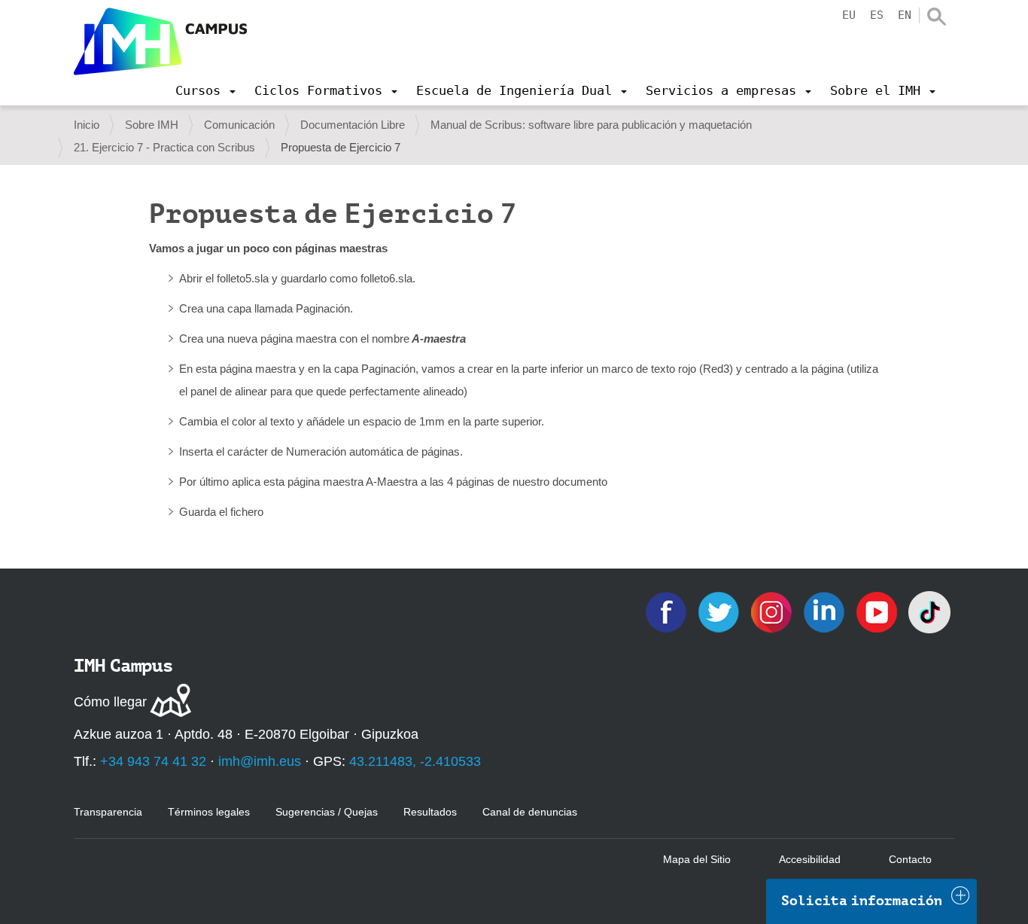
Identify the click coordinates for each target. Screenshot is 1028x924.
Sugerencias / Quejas (326, 812)
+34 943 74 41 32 (153, 761)
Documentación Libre (352, 124)
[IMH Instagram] (773, 611)
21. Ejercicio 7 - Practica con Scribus (164, 147)
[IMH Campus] (160, 41)
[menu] (205, 90)
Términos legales (209, 812)
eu (849, 15)
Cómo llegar (110, 701)
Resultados (430, 812)
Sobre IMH (151, 124)
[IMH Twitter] (720, 611)
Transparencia (108, 812)
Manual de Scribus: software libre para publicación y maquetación (591, 124)
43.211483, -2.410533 (415, 761)
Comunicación (239, 124)
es (877, 15)
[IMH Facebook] (667, 611)
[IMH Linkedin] (825, 611)
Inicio (86, 124)
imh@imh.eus (259, 761)
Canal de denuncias (529, 812)
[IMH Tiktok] (929, 611)
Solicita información (861, 900)
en (904, 15)
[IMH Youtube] (878, 611)
